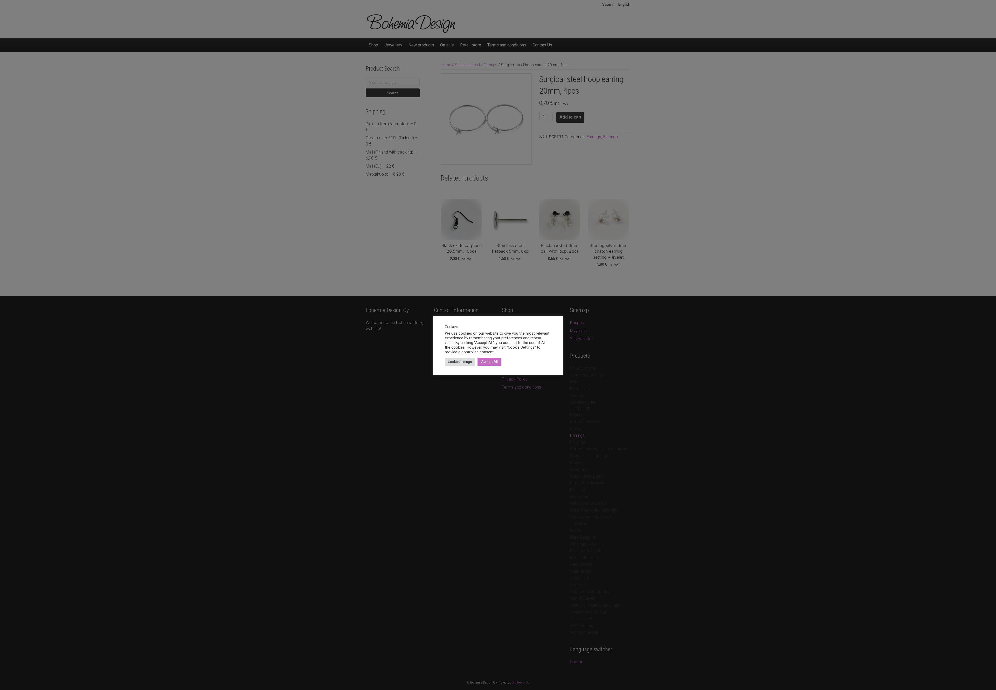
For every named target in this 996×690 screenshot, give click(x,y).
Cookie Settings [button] (460, 362)
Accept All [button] (489, 362)
